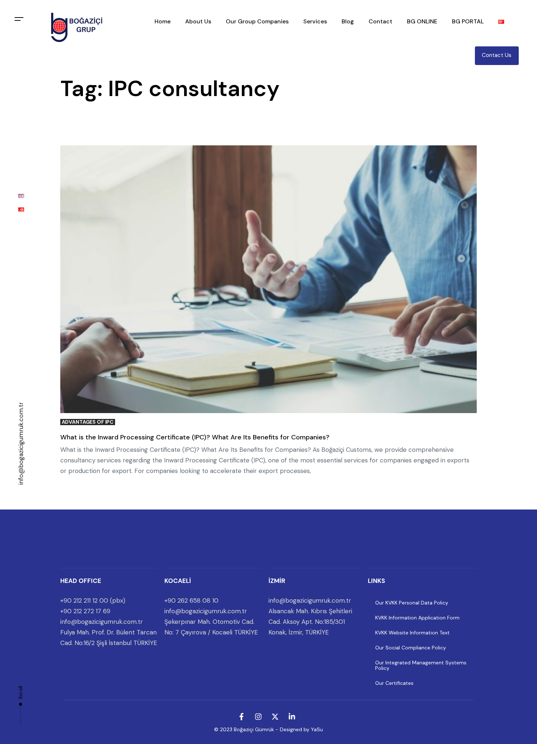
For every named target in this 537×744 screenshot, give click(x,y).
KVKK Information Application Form (417, 617)
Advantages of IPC (88, 422)
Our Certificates (394, 683)
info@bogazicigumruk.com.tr (21, 443)
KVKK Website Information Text (412, 632)
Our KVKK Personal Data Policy (411, 602)
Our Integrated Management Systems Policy (420, 665)
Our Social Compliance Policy (410, 647)
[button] (19, 19)
